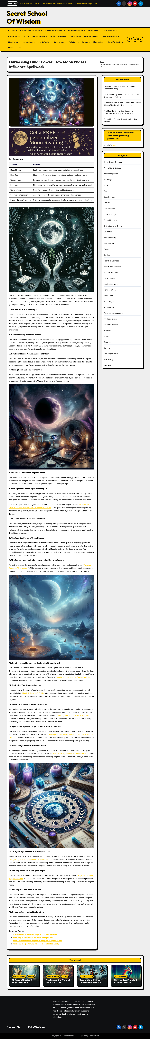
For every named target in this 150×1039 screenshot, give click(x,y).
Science (107, 342)
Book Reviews (109, 197)
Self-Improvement (111, 354)
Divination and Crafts (18, 36)
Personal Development (113, 313)
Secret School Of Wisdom (27, 17)
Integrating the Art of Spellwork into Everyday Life (31, 859)
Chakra (107, 203)
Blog (106, 191)
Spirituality (108, 360)
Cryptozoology (110, 214)
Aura (106, 185)
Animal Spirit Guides (54, 30)
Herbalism (75, 36)
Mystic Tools (43, 42)
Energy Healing (39, 36)
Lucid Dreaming (91, 36)
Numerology (59, 42)
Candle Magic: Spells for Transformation (72, 677)
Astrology (92, 30)
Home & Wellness (111, 272)
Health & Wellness (58, 36)
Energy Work (109, 243)
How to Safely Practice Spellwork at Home (70, 754)
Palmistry (73, 42)
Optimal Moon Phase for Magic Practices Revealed (35, 934)
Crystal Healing (108, 30)
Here (114, 145)
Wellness (107, 365)
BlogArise (82, 1036)
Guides (107, 255)
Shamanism (98, 42)
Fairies (106, 249)
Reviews (12, 30)
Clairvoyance (109, 209)
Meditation (13, 42)
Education (108, 232)
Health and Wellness (112, 267)
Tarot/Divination (115, 42)
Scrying (85, 42)
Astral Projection (76, 30)
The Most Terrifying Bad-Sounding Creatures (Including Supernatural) (126, 982)
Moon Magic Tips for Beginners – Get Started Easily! (36, 944)
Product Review (110, 319)
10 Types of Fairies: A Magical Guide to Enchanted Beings (22, 982)
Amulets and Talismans (30, 30)
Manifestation (15, 48)
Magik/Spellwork (110, 36)
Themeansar (94, 1036)
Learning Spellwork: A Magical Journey (73, 715)
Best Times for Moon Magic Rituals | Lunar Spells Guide (37, 941)
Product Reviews (111, 325)
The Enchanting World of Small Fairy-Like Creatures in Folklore (58, 982)
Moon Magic (28, 42)
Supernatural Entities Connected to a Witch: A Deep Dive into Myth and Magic (91, 983)
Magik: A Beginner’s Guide (33, 693)
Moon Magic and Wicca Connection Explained (33, 938)
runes (106, 336)
